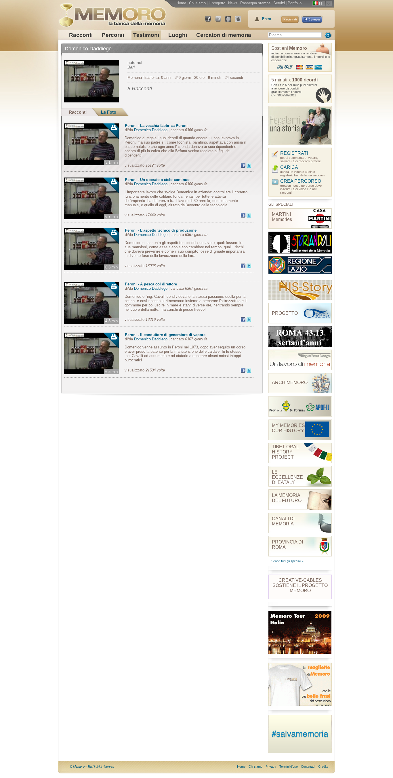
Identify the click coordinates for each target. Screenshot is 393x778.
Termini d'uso (288, 766)
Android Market (230, 21)
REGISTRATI (294, 153)
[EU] (300, 360)
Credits (323, 766)
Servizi (279, 3)
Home (181, 3)
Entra (266, 19)
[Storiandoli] (300, 242)
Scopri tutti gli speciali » (287, 561)
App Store (240, 21)
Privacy (271, 766)
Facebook (210, 21)
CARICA (289, 167)
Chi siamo (197, 3)
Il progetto (217, 3)
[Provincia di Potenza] (300, 406)
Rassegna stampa (255, 3)
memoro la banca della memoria (112, 13)
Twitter (220, 21)
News (232, 3)
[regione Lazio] (300, 266)
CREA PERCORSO (300, 181)
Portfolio (295, 3)
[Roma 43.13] (300, 336)
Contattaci (308, 766)
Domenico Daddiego (150, 130)
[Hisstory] (300, 290)
